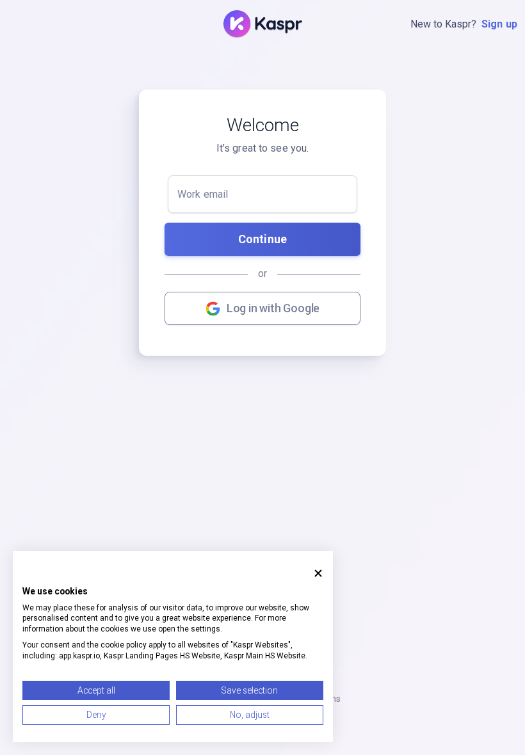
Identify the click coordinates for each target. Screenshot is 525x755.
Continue (262, 239)
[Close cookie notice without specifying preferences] (318, 573)
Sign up (499, 24)
